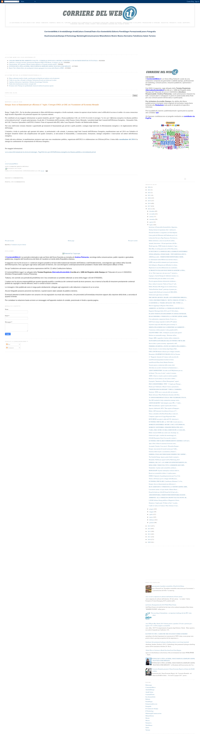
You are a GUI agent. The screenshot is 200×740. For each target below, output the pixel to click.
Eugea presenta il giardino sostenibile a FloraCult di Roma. (167, 586)
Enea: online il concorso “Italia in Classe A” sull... (163, 284)
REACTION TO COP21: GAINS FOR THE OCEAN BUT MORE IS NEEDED (165, 634)
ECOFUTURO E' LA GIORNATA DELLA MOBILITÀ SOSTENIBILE (168, 251)
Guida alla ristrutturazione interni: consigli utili (22, 84)
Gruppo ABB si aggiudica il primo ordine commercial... (164, 338)
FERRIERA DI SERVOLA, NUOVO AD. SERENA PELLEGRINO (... (168, 346)
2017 (149, 206)
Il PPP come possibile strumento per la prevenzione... (164, 262)
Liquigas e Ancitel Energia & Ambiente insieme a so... (164, 276)
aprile (151, 514)
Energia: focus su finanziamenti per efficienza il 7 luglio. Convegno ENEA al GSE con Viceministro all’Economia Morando (52, 104)
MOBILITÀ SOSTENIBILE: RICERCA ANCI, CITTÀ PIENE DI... (167, 424)
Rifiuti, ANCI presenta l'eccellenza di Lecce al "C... (163, 411)
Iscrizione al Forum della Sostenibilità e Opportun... (163, 227)
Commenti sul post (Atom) (18, 244)
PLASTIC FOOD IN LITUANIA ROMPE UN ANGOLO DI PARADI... (168, 314)
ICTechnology (150, 711)
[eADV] (185, 179)
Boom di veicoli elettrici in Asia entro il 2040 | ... (162, 378)
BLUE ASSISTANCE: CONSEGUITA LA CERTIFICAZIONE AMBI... (168, 487)
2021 (149, 195)
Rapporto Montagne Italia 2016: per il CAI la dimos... (164, 311)
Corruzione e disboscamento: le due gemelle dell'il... (163, 330)
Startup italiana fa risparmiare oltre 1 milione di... (162, 230)
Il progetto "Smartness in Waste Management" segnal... (164, 381)
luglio (151, 225)
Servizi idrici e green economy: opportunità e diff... (163, 343)
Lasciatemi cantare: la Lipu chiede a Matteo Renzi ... (163, 489)
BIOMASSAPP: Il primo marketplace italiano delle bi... (164, 470)
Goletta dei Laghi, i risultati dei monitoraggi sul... (163, 435)
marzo (151, 517)
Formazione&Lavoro (151, 704)
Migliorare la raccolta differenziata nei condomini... (163, 268)
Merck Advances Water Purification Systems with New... (164, 395)
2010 (149, 539)
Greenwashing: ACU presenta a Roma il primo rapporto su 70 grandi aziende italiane (33, 64)
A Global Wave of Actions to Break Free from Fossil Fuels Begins (162, 650)
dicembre (152, 211)
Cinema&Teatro (150, 694)
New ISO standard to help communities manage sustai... (164, 400)
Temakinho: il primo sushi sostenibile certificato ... (163, 468)
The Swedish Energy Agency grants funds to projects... (164, 457)
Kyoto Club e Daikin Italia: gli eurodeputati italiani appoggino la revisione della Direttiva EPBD (36, 68)
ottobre (151, 217)
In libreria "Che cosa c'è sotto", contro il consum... (163, 373)
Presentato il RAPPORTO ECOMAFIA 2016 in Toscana (164, 354)
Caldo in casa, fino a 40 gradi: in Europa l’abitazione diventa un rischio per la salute (32, 80)
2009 (149, 542)
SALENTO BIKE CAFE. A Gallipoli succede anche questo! (165, 332)
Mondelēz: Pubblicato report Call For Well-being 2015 (164, 460)
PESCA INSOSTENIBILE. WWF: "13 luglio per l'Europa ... (165, 384)
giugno (151, 509)
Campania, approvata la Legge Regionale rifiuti (162, 416)
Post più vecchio (133, 241)
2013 (149, 531)
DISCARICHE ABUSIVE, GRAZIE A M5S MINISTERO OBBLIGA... (168, 297)
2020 (149, 198)
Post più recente (9, 241)
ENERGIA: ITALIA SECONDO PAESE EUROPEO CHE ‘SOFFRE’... (168, 454)
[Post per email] (46, 170)
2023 (149, 190)
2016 (149, 209)
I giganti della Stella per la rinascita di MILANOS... (163, 292)
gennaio (151, 522)
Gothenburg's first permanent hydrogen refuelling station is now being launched (166, 642)
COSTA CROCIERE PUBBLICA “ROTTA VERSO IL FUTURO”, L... (168, 300)
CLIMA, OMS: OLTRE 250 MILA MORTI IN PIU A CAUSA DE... (167, 430)
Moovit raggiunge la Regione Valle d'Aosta (161, 305)
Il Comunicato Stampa (152, 709)
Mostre (147, 718)
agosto (151, 222)
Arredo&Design (150, 690)
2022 (149, 192)
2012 (149, 534)
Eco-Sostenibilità (150, 697)
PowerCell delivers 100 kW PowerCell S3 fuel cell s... (164, 492)
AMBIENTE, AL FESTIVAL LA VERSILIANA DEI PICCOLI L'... (167, 308)
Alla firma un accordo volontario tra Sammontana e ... (164, 368)
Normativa (148, 723)
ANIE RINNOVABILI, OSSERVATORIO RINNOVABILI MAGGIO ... (167, 495)
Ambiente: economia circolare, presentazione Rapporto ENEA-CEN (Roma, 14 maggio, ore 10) (35, 62)
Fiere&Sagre (149, 701)
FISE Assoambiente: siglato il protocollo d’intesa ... (163, 406)
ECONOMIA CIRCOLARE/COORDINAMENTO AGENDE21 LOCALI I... (169, 441)
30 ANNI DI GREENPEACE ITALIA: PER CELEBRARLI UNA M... (168, 397)
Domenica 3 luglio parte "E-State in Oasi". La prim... (163, 503)
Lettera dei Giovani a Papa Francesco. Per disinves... (163, 238)
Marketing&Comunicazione (153, 713)
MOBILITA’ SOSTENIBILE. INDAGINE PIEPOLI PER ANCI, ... (166, 427)
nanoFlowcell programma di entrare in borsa (161, 360)
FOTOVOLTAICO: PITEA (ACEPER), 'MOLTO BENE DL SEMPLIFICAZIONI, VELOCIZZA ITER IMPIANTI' (40, 66)
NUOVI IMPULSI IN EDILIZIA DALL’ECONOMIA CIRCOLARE (167, 341)
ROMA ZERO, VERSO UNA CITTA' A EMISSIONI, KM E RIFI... (167, 465)
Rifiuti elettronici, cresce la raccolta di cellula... (162, 241)
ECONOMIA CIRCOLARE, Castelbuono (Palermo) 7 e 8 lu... (166, 481)
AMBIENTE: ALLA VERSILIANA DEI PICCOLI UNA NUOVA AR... (168, 497)
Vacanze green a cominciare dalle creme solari (162, 365)
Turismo (148, 730)
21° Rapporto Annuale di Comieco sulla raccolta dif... (164, 357)
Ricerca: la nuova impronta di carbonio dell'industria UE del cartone (163, 596)
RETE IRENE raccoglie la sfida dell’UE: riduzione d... (164, 419)
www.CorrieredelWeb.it (11, 164)
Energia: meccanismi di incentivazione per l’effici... (163, 449)
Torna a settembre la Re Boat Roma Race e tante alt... (164, 414)
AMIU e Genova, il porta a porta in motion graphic (163, 376)
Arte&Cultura (149, 692)
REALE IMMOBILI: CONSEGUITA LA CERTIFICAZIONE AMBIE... (168, 316)
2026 (149, 187)
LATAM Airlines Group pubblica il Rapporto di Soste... (164, 500)
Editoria (148, 699)
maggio (151, 512)
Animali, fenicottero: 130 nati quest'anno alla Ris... (163, 243)
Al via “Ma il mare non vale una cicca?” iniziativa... (163, 273)
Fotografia (148, 706)
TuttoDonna (149, 725)
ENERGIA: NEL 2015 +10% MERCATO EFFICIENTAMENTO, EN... (168, 462)
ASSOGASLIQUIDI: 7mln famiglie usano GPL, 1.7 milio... (165, 403)
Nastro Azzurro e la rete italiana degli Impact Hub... (163, 349)
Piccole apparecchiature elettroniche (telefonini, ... (163, 281)
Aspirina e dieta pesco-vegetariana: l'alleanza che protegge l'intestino (28, 82)
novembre (152, 214)
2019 (149, 201)
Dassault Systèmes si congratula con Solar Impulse (163, 232)
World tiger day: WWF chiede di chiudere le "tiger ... (163, 246)
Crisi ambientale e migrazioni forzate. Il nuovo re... (163, 319)
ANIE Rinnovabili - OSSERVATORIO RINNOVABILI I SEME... (166, 257)
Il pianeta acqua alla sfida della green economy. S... (163, 324)
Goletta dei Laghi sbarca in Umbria (159, 295)
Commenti (11, 348)
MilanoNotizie (150, 716)
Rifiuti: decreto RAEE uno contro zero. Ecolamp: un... (164, 433)
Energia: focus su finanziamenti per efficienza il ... (163, 484)
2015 (149, 526)
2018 (149, 203)
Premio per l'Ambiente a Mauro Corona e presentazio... (164, 387)
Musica (148, 720)
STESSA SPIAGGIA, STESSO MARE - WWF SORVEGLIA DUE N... (168, 254)
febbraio (151, 520)
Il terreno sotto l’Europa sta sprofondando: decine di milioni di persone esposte (31, 86)
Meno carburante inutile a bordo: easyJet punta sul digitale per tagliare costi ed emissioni (34, 78)
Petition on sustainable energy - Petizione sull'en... (163, 335)
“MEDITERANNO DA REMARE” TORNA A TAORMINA (165, 389)
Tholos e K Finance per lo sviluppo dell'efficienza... (163, 479)
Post (9, 344)
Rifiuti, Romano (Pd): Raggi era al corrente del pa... (163, 287)
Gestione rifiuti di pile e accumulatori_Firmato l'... (163, 451)
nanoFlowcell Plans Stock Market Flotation (161, 362)
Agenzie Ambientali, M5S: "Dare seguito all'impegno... (164, 408)
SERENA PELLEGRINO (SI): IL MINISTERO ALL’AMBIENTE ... (167, 327)
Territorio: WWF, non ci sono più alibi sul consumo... (164, 392)
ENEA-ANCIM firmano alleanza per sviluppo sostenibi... (165, 351)
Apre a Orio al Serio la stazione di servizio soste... (163, 443)
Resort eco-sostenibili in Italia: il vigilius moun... (163, 473)
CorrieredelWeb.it (151, 687)
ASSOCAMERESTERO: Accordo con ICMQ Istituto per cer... (166, 370)
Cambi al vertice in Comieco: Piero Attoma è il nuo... (164, 506)
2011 (149, 537)
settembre (152, 219)
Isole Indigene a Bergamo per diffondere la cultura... (163, 265)
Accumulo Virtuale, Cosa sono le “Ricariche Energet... (164, 446)
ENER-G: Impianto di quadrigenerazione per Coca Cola (164, 476)
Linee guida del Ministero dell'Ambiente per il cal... (163, 235)
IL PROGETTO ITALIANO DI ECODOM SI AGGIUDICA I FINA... (167, 270)
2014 (149, 529)
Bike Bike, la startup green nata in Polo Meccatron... (163, 249)
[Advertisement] (43, 39)
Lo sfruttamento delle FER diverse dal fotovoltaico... (163, 259)
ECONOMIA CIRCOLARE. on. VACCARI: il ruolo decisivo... (166, 422)
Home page (71, 241)
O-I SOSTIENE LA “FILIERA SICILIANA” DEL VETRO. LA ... (166, 303)
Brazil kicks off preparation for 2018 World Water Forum (160, 605)
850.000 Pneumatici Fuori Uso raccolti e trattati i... (163, 438)
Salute (147, 727)
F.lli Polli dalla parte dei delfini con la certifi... (162, 278)
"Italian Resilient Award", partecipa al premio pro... (163, 289)
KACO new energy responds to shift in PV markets (163, 322)
